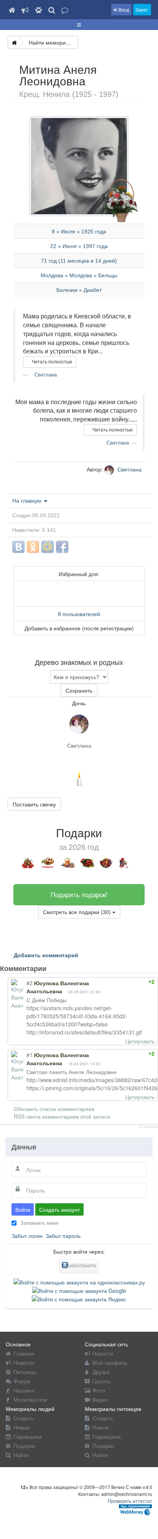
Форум (21, 1381)
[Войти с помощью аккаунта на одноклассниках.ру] (79, 1281)
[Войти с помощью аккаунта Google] (79, 1290)
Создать (23, 1418)
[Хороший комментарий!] (125, 981)
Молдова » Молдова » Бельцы (79, 275)
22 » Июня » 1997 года (79, 246)
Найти (21, 1455)
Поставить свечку (34, 804)
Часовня (24, 1390)
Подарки (24, 1445)
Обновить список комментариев (54, 1109)
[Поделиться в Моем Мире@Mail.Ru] (47, 547)
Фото (98, 1390)
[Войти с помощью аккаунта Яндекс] (79, 1298)
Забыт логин (27, 1235)
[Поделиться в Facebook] (62, 547)
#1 (29, 1055)
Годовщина (27, 1436)
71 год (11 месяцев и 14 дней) (79, 261)
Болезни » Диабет (79, 290)
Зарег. (142, 9)
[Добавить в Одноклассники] (33, 547)
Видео (100, 1399)
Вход (123, 9)
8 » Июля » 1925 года (79, 231)
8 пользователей (79, 614)
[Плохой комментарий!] (132, 981)
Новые (21, 1427)
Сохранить (79, 690)
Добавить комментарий (46, 955)
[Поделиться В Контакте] (18, 547)
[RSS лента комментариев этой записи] (53, 968)
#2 (29, 983)
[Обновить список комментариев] (61, 968)
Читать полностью (51, 362)
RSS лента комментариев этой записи (62, 1116)
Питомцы (24, 1372)
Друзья (101, 1372)
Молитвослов (30, 1399)
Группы (101, 1381)
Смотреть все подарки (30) (77, 912)
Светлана (45, 375)
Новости (23, 1362)
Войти (22, 1209)
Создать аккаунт (59, 1209)
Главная (23, 1353)
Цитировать (140, 1041)
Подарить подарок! (79, 894)
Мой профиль (109, 1362)
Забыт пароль (63, 1235)
